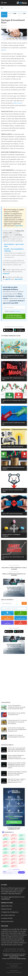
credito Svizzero (17, 103)
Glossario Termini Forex (7, 921)
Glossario (20, 623)
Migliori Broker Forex (6, 906)
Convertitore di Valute (20, 618)
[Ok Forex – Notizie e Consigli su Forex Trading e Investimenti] (22, 3)
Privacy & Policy (19, 972)
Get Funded (21, 872)
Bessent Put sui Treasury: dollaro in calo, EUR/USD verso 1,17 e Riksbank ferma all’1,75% (17, 780)
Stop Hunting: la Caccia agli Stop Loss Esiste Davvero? (16, 713)
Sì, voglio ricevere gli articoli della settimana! (14, 316)
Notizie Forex (20, 614)
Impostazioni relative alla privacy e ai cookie (14, 967)
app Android (18, 279)
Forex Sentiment (20, 949)
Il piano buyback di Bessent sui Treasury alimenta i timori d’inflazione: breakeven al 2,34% (17, 757)
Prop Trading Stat (6, 951)
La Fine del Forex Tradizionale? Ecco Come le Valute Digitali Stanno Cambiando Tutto (17, 729)
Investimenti (5, 27)
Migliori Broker (7, 618)
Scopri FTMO (19, 226)
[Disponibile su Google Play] (19, 330)
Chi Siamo (8, 972)
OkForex (5, 25)
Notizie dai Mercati (6, 909)
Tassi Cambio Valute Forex (8, 915)
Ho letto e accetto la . (12, 311)
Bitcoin (4, 50)
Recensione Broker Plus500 (10, 949)
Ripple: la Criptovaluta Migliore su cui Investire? (14, 574)
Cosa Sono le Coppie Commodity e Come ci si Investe (14, 568)
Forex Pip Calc (22, 951)
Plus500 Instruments (21, 958)
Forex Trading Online (14, 970)
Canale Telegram (7, 614)
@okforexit (6, 273)
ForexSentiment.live (16, 869)
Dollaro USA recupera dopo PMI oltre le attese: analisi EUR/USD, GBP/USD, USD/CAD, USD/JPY (17, 749)
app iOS (8, 279)
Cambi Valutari (7, 623)
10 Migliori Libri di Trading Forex (9, 912)
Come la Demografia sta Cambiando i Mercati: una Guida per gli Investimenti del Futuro (16, 707)
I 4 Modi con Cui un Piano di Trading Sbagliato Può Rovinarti (16, 736)
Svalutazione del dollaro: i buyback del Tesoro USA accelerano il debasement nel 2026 (17, 773)
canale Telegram (5, 899)
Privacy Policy (17, 311)
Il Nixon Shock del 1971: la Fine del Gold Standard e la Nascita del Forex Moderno (17, 722)
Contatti (13, 972)
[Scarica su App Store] (8, 330)
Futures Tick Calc (14, 951)
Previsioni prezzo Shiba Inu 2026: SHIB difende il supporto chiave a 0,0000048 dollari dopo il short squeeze (17, 765)
